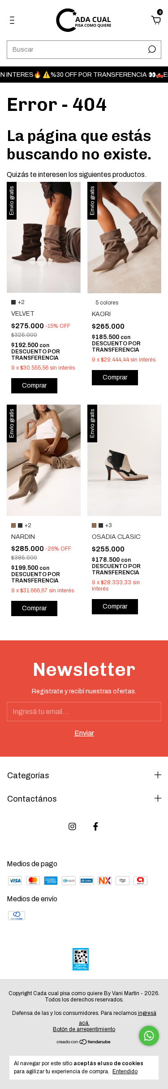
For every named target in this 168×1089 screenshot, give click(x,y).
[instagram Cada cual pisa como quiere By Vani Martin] (72, 826)
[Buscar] (151, 49)
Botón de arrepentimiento (84, 1029)
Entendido (125, 1071)
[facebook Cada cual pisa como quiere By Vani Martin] (95, 826)
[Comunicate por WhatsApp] (149, 1036)
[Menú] (14, 20)
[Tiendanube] (84, 1042)
